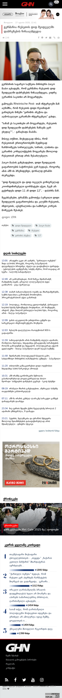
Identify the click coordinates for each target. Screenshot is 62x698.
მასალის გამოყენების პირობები (21, 659)
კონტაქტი (10, 668)
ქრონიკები (10, 499)
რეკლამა (10, 664)
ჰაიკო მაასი (44, 225)
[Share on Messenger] (42, 37)
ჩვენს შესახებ (12, 655)
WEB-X (53, 686)
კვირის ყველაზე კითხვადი (22, 545)
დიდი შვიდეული (22, 225)
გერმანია (19, 230)
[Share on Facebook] (38, 37)
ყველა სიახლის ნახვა (49, 430)
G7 (39, 235)
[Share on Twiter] (46, 37)
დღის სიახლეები (14, 253)
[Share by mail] (50, 37)
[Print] (58, 37)
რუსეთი (34, 230)
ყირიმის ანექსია (22, 235)
